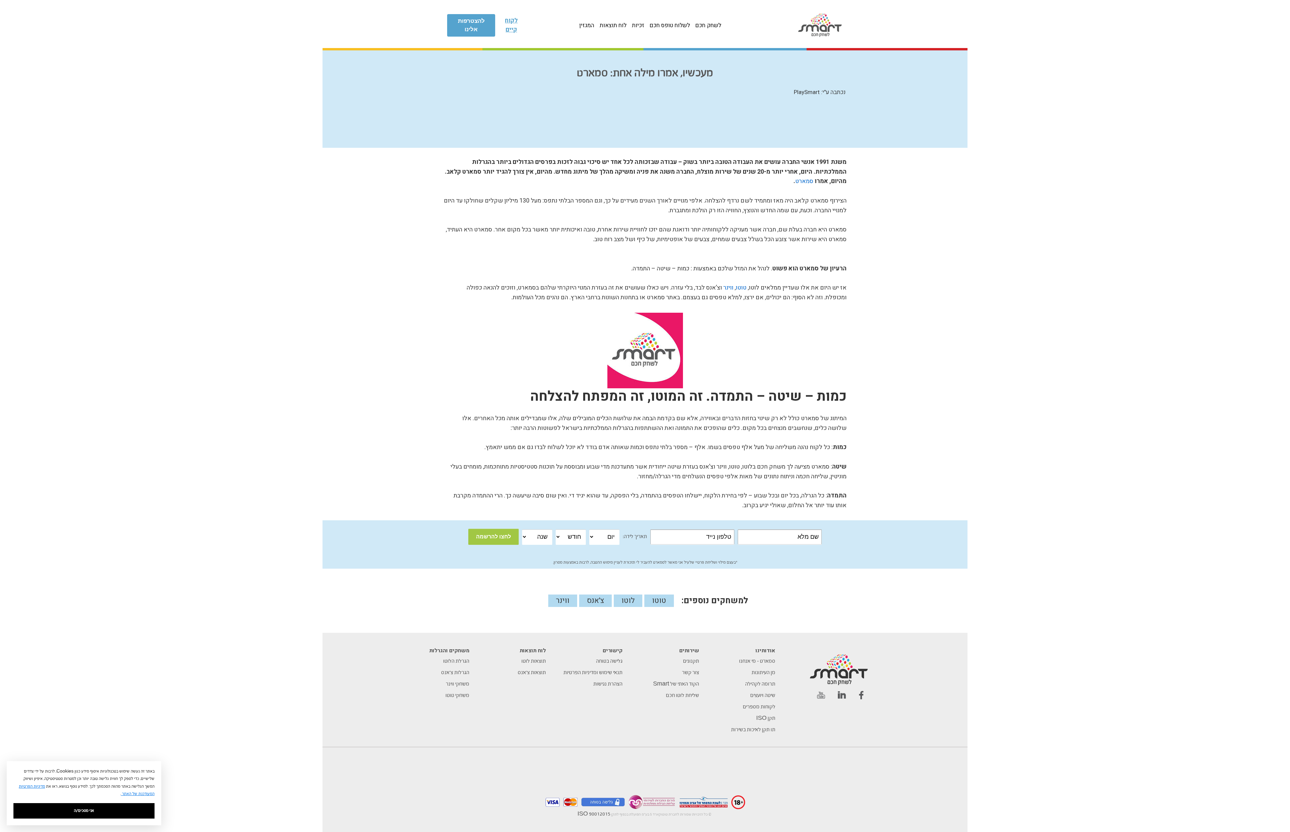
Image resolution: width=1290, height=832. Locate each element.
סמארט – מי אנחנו (757, 661)
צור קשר (690, 672)
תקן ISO (765, 718)
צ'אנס (595, 600)
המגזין (586, 25)
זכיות (638, 25)
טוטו (741, 287)
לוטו (628, 600)
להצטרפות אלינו (471, 25)
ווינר (728, 287)
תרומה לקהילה (760, 684)
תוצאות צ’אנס (532, 672)
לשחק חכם (708, 25)
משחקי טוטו (457, 695)
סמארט (804, 181)
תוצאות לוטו (533, 661)
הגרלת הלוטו (456, 661)
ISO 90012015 (593, 814)
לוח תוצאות (613, 25)
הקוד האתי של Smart (676, 684)
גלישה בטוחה (609, 661)
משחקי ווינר (457, 684)
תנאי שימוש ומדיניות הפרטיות (592, 672)
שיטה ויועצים (762, 695)
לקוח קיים (511, 25)
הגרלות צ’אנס (455, 672)
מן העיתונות (763, 672)
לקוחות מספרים (759, 707)
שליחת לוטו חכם (682, 695)
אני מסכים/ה (84, 810)
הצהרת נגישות (607, 684)
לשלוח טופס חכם (670, 25)
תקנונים (691, 661)
